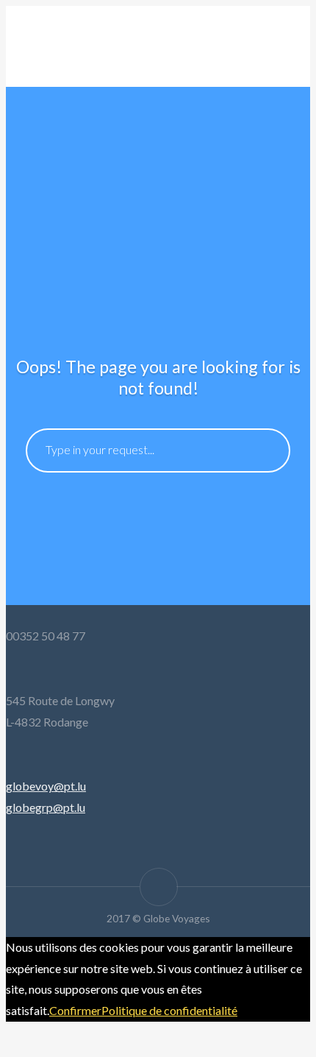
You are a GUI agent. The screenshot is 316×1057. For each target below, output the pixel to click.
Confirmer (75, 1010)
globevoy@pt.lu (46, 786)
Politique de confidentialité (169, 1010)
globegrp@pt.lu (45, 807)
